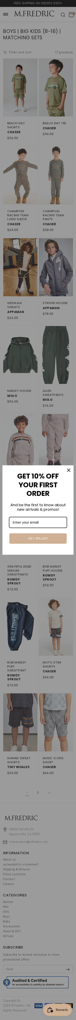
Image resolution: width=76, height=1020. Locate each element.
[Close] (69, 470)
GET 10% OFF (38, 538)
